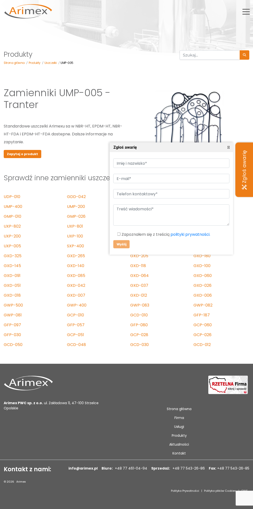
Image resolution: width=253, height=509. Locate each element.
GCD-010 (139, 315)
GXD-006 (202, 295)
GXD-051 (12, 285)
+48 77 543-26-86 (188, 468)
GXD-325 (12, 256)
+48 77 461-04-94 (130, 468)
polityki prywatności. (190, 234)
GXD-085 (76, 275)
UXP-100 (75, 236)
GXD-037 (139, 285)
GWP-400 (76, 305)
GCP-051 (75, 335)
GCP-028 (139, 335)
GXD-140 (75, 266)
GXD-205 (139, 256)
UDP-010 (12, 197)
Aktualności (179, 444)
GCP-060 (202, 325)
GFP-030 (12, 335)
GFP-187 (201, 315)
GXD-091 (12, 275)
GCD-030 (139, 344)
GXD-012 (138, 295)
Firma (179, 417)
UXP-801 (75, 226)
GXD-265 (76, 256)
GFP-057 (75, 325)
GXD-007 (76, 295)
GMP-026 (76, 216)
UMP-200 (76, 206)
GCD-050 (13, 344)
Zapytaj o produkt (22, 154)
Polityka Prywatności (185, 491)
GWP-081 (13, 315)
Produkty (179, 435)
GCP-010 (75, 315)
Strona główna (179, 408)
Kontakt (179, 453)
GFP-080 (139, 325)
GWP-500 (13, 305)
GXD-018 (12, 295)
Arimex (21, 482)
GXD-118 (138, 266)
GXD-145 (12, 266)
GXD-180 (202, 256)
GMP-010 (12, 216)
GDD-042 (76, 197)
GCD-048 (76, 344)
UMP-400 (13, 206)
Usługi (179, 426)
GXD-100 (202, 266)
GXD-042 (76, 285)
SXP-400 (75, 246)
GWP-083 (139, 305)
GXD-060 (202, 275)
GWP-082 (202, 305)
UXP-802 (12, 226)
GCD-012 (202, 344)
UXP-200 (12, 236)
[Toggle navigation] (246, 11)
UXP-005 (12, 246)
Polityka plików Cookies (220, 491)
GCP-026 (202, 335)
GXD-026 (202, 285)
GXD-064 (139, 275)
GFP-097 (12, 325)
